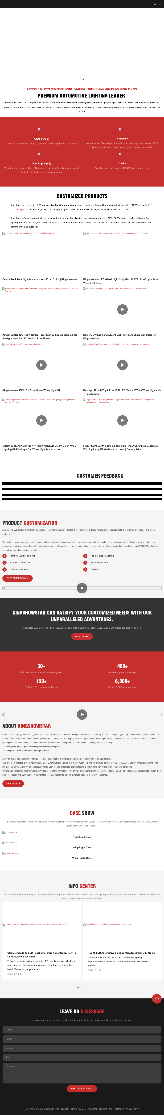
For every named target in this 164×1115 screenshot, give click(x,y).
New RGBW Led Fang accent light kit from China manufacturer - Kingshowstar (120, 337)
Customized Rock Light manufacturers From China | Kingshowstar (39, 279)
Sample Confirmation (20, 562)
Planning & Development (22, 555)
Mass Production (99, 562)
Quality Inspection (19, 569)
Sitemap (118, 1108)
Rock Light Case (82, 837)
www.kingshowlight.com (100, 1108)
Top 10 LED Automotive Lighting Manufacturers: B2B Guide (121, 953)
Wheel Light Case (82, 858)
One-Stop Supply (41, 163)
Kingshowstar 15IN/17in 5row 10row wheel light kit (31, 390)
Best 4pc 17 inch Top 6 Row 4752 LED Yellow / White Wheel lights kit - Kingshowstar (122, 392)
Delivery (95, 569)
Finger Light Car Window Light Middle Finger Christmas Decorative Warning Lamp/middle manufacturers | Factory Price (121, 447)
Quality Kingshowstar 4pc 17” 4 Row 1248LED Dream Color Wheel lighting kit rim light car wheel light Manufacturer (39, 447)
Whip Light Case (82, 847)
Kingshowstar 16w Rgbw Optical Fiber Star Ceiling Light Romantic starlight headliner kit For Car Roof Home (39, 337)
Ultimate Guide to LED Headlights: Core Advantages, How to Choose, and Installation (41, 955)
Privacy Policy (132, 1108)
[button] (80, 79)
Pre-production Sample (102, 555)
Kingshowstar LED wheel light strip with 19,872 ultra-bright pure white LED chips (120, 281)
